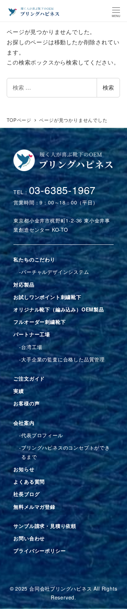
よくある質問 (29, 481)
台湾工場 (31, 346)
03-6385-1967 (62, 189)
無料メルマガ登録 (34, 506)
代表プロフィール (42, 435)
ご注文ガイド (29, 378)
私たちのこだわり (34, 259)
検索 (108, 87)
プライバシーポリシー (39, 550)
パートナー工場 (31, 334)
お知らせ (23, 469)
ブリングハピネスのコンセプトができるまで (65, 452)
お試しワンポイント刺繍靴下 (47, 296)
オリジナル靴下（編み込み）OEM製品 (58, 309)
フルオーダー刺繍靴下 (39, 321)
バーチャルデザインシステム (55, 271)
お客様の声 (26, 403)
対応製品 (23, 284)
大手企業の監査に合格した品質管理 (63, 359)
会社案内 (23, 422)
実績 (18, 390)
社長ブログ (26, 493)
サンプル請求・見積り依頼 (44, 525)
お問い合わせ (29, 538)
